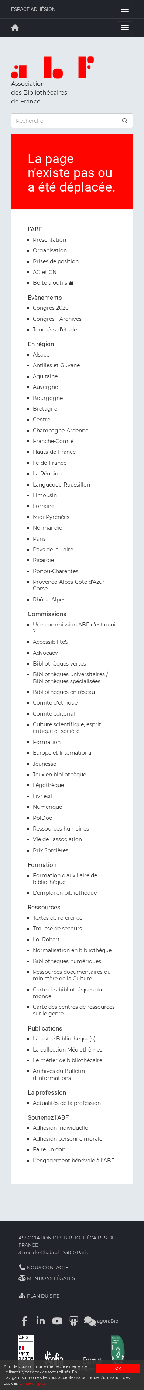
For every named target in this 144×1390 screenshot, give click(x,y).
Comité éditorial (54, 713)
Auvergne (45, 387)
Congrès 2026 (51, 308)
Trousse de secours (57, 928)
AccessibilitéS (50, 642)
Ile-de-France (49, 463)
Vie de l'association (57, 839)
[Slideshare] (74, 1321)
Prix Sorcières (50, 850)
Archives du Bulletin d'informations (59, 1074)
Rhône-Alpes (49, 599)
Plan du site (42, 1296)
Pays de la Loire (53, 549)
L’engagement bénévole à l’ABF (73, 1160)
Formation (47, 742)
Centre (41, 419)
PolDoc (42, 818)
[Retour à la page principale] (15, 27)
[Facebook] (24, 1321)
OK (118, 1368)
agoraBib (107, 1321)
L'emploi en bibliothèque (65, 892)
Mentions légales (50, 1278)
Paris (39, 539)
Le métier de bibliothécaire (67, 1060)
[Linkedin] (41, 1321)
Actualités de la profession (67, 1103)
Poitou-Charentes (55, 571)
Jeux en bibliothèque (59, 774)
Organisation (50, 250)
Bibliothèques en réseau (64, 692)
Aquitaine (45, 376)
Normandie (47, 527)
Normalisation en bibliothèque (72, 950)
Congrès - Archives (57, 319)
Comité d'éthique (55, 702)
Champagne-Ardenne (60, 430)
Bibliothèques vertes (59, 663)
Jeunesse (44, 764)
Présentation (49, 239)
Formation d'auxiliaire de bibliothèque (65, 878)
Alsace (41, 354)
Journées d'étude (55, 329)
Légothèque (48, 785)
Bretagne (45, 409)
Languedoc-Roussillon (61, 484)
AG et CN (44, 272)
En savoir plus (33, 1383)
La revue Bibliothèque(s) (64, 1038)
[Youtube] (57, 1321)
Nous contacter (49, 1267)
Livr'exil (42, 796)
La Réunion (47, 473)
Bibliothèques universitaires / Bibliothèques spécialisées (70, 677)
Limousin (45, 495)
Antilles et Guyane (56, 365)
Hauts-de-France (54, 452)
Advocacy (45, 653)
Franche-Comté (53, 441)
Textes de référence (57, 918)
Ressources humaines (61, 828)
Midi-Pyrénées (51, 517)
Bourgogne (48, 398)
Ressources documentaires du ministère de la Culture (72, 975)
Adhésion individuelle (60, 1127)
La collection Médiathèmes (67, 1049)
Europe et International (63, 753)
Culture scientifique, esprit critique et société (67, 727)
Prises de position (56, 261)
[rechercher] (125, 120)
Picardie (43, 560)
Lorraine (43, 506)
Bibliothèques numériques (67, 961)
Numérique (47, 807)
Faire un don (49, 1149)
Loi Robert (46, 939)
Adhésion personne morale (67, 1138)
